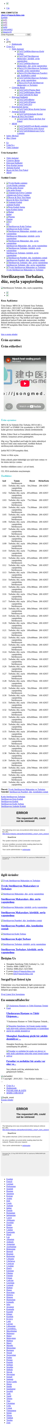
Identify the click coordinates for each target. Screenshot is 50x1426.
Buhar (9, 214)
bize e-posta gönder (9, 334)
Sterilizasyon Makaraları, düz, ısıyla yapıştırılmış (26, 246)
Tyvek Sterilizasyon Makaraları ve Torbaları (24, 270)
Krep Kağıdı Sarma (14, 209)
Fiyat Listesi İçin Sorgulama (13, 994)
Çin (7, 8)
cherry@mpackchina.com (12, 15)
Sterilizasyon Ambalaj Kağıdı (13, 806)
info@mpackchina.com (23, 974)
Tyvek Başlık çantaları (15, 185)
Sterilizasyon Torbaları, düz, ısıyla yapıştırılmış (26, 265)
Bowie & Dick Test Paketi (17, 200)
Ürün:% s (10, 145)
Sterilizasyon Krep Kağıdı (12, 799)
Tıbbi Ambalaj (12, 147)
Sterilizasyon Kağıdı (9, 801)
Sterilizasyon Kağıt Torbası (17, 229)
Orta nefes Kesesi (13, 190)
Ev (7, 143)
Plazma (9, 219)
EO (7, 224)
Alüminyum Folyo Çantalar (18, 195)
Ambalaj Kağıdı (13, 205)
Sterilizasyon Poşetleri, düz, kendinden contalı (25, 260)
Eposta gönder (7, 1100)
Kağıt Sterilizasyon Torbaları (13, 796)
